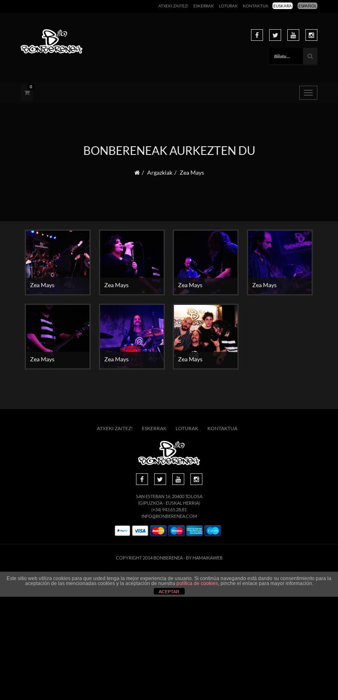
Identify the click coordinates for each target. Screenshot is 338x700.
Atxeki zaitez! (173, 5)
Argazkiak (159, 172)
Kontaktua (255, 5)
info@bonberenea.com (169, 516)
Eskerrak (203, 5)
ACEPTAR (169, 591)
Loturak (228, 5)
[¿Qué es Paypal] (122, 531)
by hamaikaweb (204, 557)
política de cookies (197, 583)
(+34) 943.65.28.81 (169, 509)
